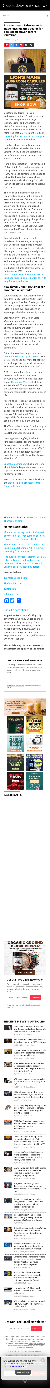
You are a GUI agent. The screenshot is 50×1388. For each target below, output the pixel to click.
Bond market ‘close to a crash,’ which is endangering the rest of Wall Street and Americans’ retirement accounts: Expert (28, 1276)
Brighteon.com (11, 594)
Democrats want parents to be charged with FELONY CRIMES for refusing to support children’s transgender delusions (28, 1203)
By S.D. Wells (28, 1074)
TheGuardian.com (13, 583)
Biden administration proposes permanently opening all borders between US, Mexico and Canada (29, 1217)
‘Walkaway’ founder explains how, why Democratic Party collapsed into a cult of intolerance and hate (30, 1029)
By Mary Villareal (29, 1131)
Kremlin (36, 625)
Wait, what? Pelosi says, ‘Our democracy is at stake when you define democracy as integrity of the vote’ (30, 1187)
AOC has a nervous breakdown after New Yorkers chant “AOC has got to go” (30, 1081)
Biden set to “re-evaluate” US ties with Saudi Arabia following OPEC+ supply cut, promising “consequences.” (24, 548)
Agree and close (23, 1372)
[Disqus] (25, 833)
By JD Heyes (28, 1034)
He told (19, 382)
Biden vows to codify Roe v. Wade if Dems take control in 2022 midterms (30, 1041)
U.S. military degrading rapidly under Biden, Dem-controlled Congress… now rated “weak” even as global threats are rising (30, 1109)
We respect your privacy (37, 1344)
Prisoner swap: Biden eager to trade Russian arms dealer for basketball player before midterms (30, 1053)
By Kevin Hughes (29, 1178)
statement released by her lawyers (22, 356)
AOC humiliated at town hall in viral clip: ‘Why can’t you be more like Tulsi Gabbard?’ (29, 1303)
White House (38, 635)
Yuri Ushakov (17, 638)
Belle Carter (21, 40)
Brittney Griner (25, 619)
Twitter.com (10, 589)
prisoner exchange (13, 632)
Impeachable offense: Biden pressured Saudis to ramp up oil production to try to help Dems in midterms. (25, 278)
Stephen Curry (11, 635)
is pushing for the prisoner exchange (23, 136)
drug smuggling (24, 622)
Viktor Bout (25, 635)
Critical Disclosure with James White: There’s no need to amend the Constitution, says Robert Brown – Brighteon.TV (30, 1232)
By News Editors (29, 1087)
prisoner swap (31, 632)
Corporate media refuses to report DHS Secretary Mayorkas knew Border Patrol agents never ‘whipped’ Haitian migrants (29, 1261)
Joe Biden (26, 625)
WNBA (7, 638)
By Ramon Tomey (29, 1045)
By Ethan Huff (27, 1210)
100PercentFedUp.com (15, 578)
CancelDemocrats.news (16, 464)
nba (24, 628)
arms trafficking (28, 615)
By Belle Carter (29, 1058)
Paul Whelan (33, 628)
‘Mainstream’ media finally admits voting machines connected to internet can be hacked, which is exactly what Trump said (28, 1156)
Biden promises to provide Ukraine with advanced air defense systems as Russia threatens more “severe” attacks (25, 535)
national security (12, 628)
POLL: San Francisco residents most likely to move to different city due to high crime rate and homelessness (29, 1125)
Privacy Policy (18, 1366)
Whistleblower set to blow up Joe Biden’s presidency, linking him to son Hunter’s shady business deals (29, 1094)
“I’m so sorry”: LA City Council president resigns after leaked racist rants (27, 1290)
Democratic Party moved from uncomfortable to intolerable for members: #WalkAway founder (28, 1246)
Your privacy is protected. (15, 685)
